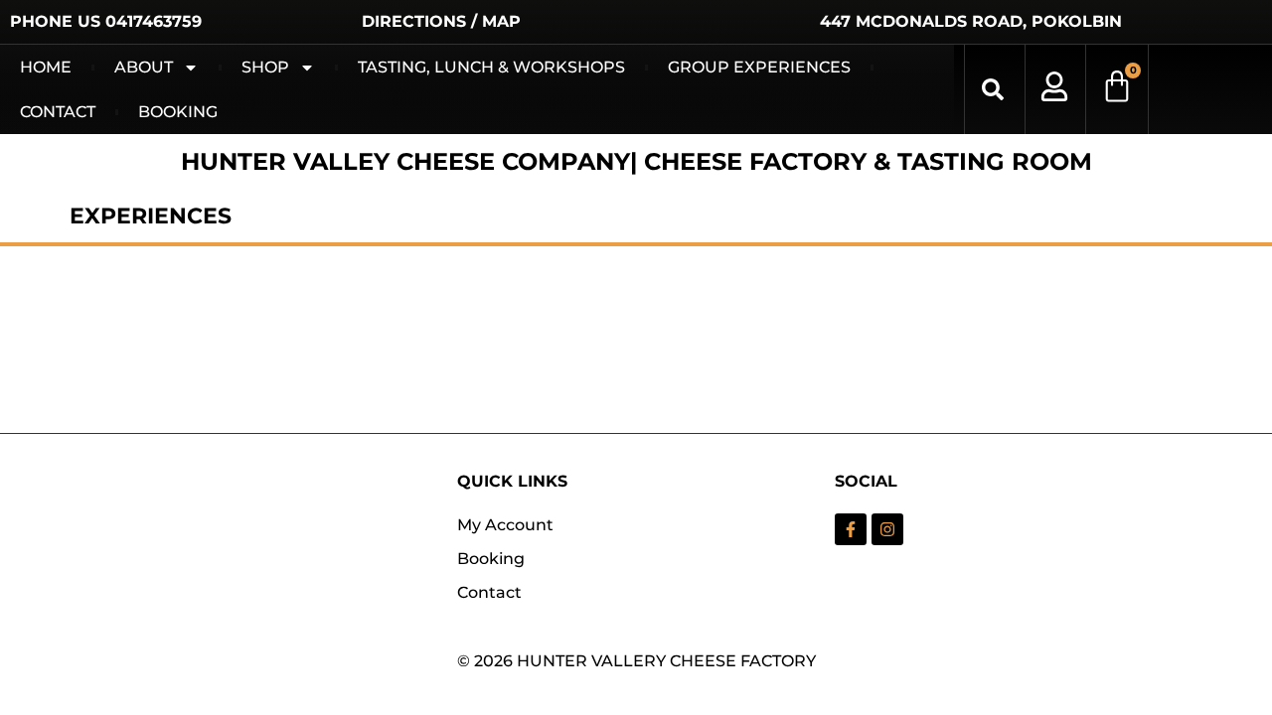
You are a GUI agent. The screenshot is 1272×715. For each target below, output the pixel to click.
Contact (57, 111)
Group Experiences (759, 67)
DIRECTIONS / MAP (441, 21)
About (143, 67)
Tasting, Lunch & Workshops (491, 67)
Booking (178, 111)
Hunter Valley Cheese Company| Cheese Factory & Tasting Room (636, 161)
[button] (993, 89)
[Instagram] (887, 529)
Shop (265, 67)
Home (46, 67)
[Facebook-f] (851, 529)
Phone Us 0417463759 (106, 21)
